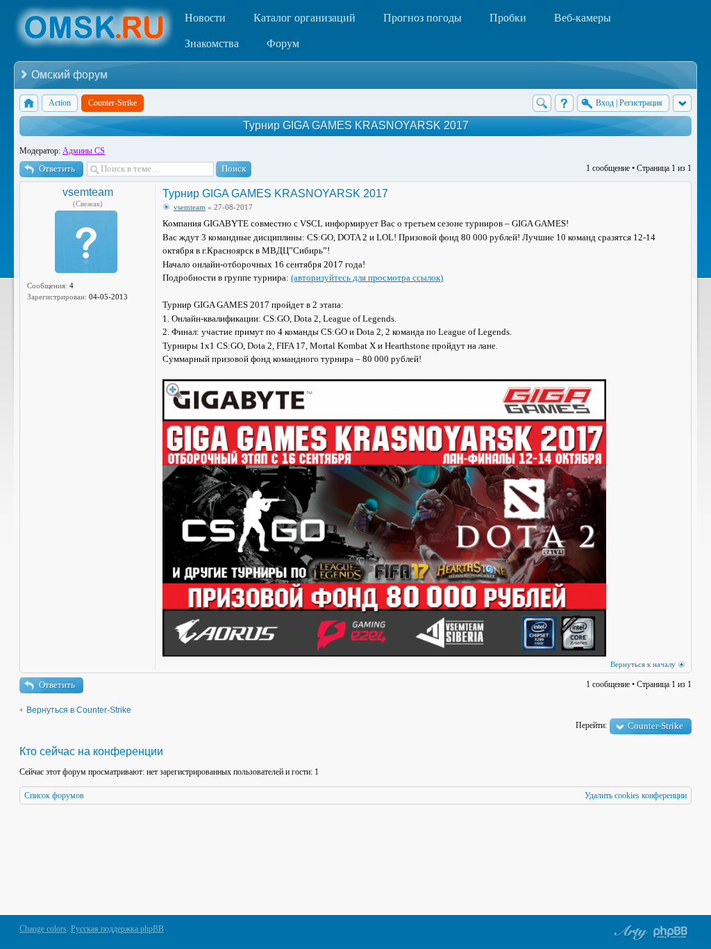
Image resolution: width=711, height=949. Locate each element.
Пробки (508, 18)
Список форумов (54, 795)
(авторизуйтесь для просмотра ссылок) (367, 277)
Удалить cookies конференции (636, 795)
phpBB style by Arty (629, 932)
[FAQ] (564, 103)
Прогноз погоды (422, 18)
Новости (205, 18)
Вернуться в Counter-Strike (78, 710)
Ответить (57, 168)
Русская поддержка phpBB (117, 929)
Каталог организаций (304, 18)
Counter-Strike (655, 725)
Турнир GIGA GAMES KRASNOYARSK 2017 (356, 125)
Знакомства (212, 43)
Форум (283, 43)
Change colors (43, 929)
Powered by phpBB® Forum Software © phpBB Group (671, 932)
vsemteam (87, 192)
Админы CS (83, 151)
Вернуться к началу (643, 664)
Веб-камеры (582, 18)
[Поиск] (542, 103)
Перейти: (591, 725)
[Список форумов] (28, 103)
